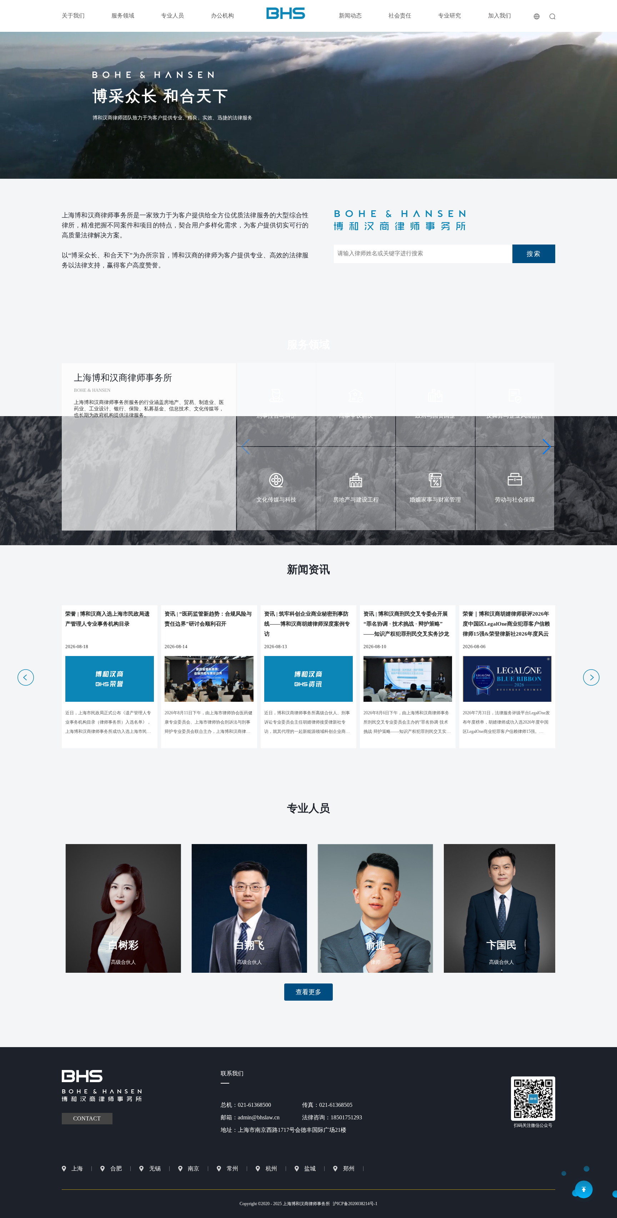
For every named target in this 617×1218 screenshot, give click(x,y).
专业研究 (449, 16)
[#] (285, 12)
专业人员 (172, 16)
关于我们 (73, 16)
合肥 (116, 1168)
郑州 (349, 1168)
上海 (77, 1168)
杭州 (271, 1168)
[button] (547, 447)
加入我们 (499, 16)
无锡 (155, 1168)
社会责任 (399, 16)
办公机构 (222, 16)
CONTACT (87, 1118)
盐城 (310, 1168)
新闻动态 (350, 16)
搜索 (534, 253)
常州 (232, 1168)
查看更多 (308, 992)
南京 (193, 1168)
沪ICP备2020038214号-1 (355, 1203)
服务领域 (122, 16)
